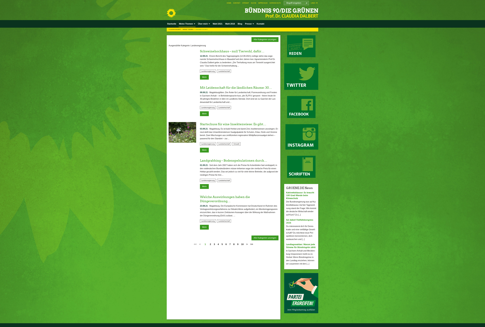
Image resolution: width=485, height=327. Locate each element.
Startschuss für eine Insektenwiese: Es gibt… (233, 124)
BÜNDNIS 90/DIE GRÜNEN (281, 10)
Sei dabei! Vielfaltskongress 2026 (299, 221)
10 (242, 244)
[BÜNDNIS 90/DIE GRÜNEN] (171, 13)
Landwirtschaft (201, 29)
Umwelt (236, 144)
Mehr (204, 77)
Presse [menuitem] (248, 24)
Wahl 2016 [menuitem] (230, 24)
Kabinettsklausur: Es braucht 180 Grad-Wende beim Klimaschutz (300, 195)
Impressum (263, 3)
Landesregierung (208, 71)
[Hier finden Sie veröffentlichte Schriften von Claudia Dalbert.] (301, 167)
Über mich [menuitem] (203, 24)
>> (251, 244)
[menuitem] (229, 3)
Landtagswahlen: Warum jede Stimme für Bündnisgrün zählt (301, 246)
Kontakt (236, 3)
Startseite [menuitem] (171, 24)
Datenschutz (275, 3)
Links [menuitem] (313, 3)
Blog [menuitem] (240, 24)
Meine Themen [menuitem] (186, 24)
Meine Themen (188, 29)
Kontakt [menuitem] (260, 24)
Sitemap (245, 3)
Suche (253, 3)
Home (229, 3)
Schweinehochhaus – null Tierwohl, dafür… (232, 51)
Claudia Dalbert (175, 29)
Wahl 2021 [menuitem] (217, 24)
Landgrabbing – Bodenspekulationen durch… (233, 160)
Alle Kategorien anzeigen (265, 39)
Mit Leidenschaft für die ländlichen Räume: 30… (236, 87)
